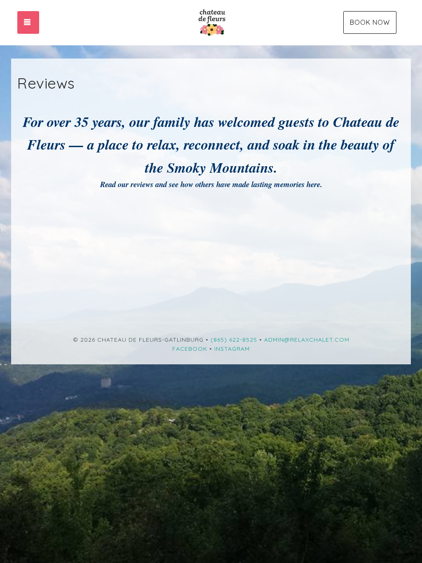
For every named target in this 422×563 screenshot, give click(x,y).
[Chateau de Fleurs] (210, 22)
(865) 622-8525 (234, 339)
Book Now (370, 22)
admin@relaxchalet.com (306, 339)
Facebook (189, 348)
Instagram (232, 348)
